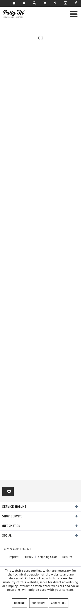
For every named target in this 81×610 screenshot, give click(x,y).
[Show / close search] (34, 3)
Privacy (28, 557)
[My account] (24, 3)
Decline (19, 603)
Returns (67, 557)
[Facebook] (76, 3)
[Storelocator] (55, 3)
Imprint (13, 557)
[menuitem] (14, 3)
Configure (38, 603)
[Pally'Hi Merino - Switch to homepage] (14, 14)
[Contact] (14, 3)
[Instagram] (65, 3)
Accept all (58, 603)
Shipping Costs (47, 557)
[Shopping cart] (45, 3)
